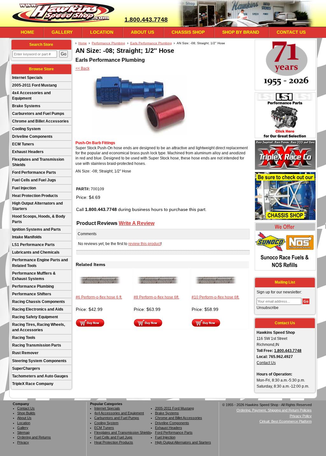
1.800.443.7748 (146, 19)
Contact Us (291, 32)
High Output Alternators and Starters (37, 206)
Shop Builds (26, 413)
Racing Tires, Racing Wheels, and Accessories (38, 327)
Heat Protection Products (35, 196)
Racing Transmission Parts (36, 345)
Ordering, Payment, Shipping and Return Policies (274, 410)
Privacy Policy (301, 416)
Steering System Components (39, 361)
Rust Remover (25, 353)
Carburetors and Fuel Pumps (38, 114)
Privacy (23, 442)
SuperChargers (26, 368)
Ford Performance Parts (34, 172)
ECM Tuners (23, 144)
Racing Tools (23, 338)
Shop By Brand (240, 32)
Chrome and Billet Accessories (40, 121)
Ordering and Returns (34, 437)
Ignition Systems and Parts (36, 229)
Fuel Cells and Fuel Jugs (34, 180)
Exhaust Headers (28, 152)
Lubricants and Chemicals (36, 252)
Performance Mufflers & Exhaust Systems (34, 276)
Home (27, 32)
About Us (142, 32)
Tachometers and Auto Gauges (40, 376)
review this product (144, 244)
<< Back (82, 68)
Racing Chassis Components (38, 302)
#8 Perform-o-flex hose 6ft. (156, 297)
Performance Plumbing (33, 286)
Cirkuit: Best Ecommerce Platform (285, 421)
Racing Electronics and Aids (37, 309)
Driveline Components (32, 136)
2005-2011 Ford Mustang (34, 85)
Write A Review (136, 223)
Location (101, 32)
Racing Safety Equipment (35, 317)
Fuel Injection (24, 188)
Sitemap (23, 432)
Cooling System (26, 129)
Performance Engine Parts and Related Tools (40, 262)
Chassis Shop (188, 32)
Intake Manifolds (27, 237)
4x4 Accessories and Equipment (31, 95)
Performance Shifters (31, 294)
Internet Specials (27, 78)
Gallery (62, 32)
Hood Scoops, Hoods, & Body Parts (38, 219)
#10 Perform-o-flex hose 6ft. (215, 297)
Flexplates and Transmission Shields (38, 162)
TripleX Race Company (32, 384)
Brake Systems (26, 106)
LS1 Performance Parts (33, 245)
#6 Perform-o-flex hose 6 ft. (99, 297)
